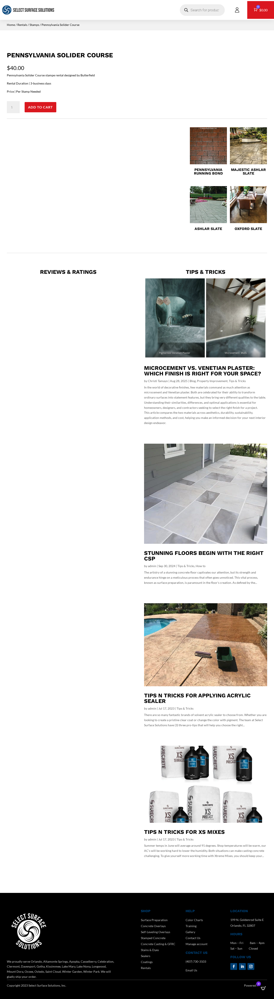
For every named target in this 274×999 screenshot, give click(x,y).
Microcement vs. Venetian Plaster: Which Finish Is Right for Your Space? (202, 371)
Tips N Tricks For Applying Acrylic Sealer (197, 698)
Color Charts (194, 920)
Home (11, 25)
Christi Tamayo (158, 381)
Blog (193, 381)
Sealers (145, 956)
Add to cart (40, 107)
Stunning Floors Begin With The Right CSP (204, 556)
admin (152, 566)
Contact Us (193, 938)
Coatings (147, 962)
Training (191, 926)
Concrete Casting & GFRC (158, 944)
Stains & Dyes (150, 950)
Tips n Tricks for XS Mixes (184, 832)
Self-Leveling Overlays (155, 932)
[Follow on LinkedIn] (242, 966)
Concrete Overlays (153, 926)
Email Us (191, 970)
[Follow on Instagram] (250, 966)
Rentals (22, 25)
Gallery (190, 932)
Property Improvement (212, 381)
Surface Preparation (154, 920)
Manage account (196, 944)
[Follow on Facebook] (233, 966)
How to (201, 566)
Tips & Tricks (237, 381)
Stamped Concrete (153, 938)
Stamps (34, 25)
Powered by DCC (255, 985)
